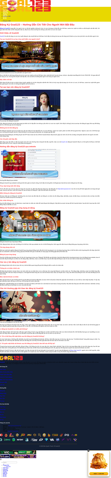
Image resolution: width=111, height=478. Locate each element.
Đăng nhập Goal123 (75, 350)
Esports (5, 11)
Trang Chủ (6, 7)
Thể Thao (5, 10)
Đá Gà (4, 18)
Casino (5, 14)
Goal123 (2, 36)
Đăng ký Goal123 (5, 28)
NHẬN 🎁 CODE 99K (99, 473)
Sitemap (8, 8)
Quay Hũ (5, 13)
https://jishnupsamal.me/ (64, 189)
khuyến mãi (64, 142)
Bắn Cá (5, 15)
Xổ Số (4, 17)
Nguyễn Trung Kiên (13, 431)
